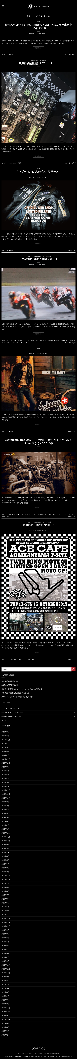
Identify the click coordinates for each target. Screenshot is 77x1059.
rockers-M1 (46, 449)
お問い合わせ (22, 1053)
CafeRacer (50, 340)
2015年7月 (5, 984)
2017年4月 (5, 907)
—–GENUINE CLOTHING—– (12, 712)
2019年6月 (5, 813)
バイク (66, 514)
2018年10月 (6, 841)
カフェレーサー (11, 343)
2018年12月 (6, 833)
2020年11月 (6, 763)
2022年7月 (5, 743)
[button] (3, 6)
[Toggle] (74, 708)
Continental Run (42, 514)
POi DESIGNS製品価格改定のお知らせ (16, 693)
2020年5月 (5, 775)
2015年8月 (5, 980)
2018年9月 (5, 845)
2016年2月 (5, 957)
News (54, 514)
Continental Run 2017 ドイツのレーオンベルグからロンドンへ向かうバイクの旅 (38, 441)
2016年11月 (6, 922)
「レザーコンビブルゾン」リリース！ (38, 171)
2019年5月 (5, 817)
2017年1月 (5, 914)
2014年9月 (5, 1015)
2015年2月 (5, 1004)
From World (39, 437)
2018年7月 (5, 852)
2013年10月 (6, 1019)
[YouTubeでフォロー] (43, 1048)
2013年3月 (5, 1023)
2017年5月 (5, 903)
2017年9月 (5, 887)
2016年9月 (5, 930)
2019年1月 (5, 829)
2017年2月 (5, 911)
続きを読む (38, 48)
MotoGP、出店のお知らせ (38, 525)
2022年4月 (5, 751)
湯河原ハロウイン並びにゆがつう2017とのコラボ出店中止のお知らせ (38, 26)
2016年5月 (5, 945)
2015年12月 (6, 965)
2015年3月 (5, 1000)
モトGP (19, 343)
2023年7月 (5, 736)
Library (48, 437)
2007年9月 (5, 1031)
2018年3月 (5, 868)
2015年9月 (5, 977)
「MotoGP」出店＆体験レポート (38, 259)
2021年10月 (6, 759)
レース (25, 343)
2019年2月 (5, 825)
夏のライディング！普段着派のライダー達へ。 (18, 697)
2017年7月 (5, 895)
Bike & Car (29, 437)
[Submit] (73, 669)
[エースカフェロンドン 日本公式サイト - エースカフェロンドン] (38, 6)
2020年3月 (5, 782)
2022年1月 (5, 755)
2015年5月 (5, 992)
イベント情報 (48, 256)
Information (36, 60)
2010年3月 (5, 1027)
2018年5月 (5, 860)
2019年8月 (5, 806)
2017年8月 (5, 891)
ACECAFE (42, 340)
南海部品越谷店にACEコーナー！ (38, 63)
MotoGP (56, 340)
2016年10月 (6, 926)
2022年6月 (5, 747)
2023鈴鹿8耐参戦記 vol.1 (10, 681)
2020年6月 (5, 771)
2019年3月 (5, 821)
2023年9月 (5, 732)
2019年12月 (6, 790)
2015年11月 (6, 969)
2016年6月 (5, 942)
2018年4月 (5, 864)
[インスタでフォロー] (36, 1048)
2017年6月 (5, 899)
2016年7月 (5, 938)
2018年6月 (5, 856)
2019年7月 (5, 809)
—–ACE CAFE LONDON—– (12, 708)
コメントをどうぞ (70, 54)
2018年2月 (5, 872)
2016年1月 (5, 961)
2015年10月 (6, 973)
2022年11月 (6, 740)
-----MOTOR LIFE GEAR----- (34, 256)
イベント (60, 514)
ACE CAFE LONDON (40, 1053)
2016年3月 (5, 953)
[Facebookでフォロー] (33, 1048)
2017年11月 (6, 879)
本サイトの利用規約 (53, 1053)
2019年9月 (5, 802)
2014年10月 (6, 1011)
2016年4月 (5, 949)
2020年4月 (5, 778)
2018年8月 (5, 848)
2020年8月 (5, 767)
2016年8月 (5, 934)
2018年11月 (6, 837)
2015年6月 (5, 988)
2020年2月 (5, 786)
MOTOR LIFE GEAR (66, 340)
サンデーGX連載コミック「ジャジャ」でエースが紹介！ (22, 689)
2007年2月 (5, 1035)
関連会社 (29, 1053)
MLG (46, 33)
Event (50, 514)
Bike (35, 514)
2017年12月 (6, 876)
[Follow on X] (40, 1048)
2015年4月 (5, 996)
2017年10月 (6, 883)
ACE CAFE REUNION (10, 685)
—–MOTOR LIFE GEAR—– (11, 716)
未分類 (38, 22)
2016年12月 (6, 918)
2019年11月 (6, 794)
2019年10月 (6, 798)
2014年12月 (6, 1008)
